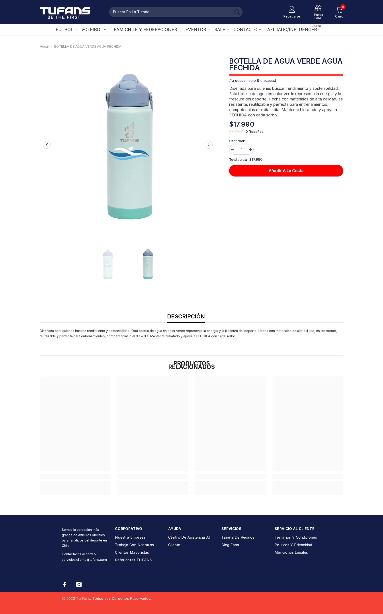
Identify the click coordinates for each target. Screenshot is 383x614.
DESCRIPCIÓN (186, 316)
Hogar (44, 46)
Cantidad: (237, 141)
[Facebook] (64, 584)
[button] (47, 145)
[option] (128, 145)
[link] (75, 476)
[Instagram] (78, 584)
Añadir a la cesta (286, 170)
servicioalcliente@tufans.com (84, 559)
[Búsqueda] (176, 12)
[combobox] (170, 12)
